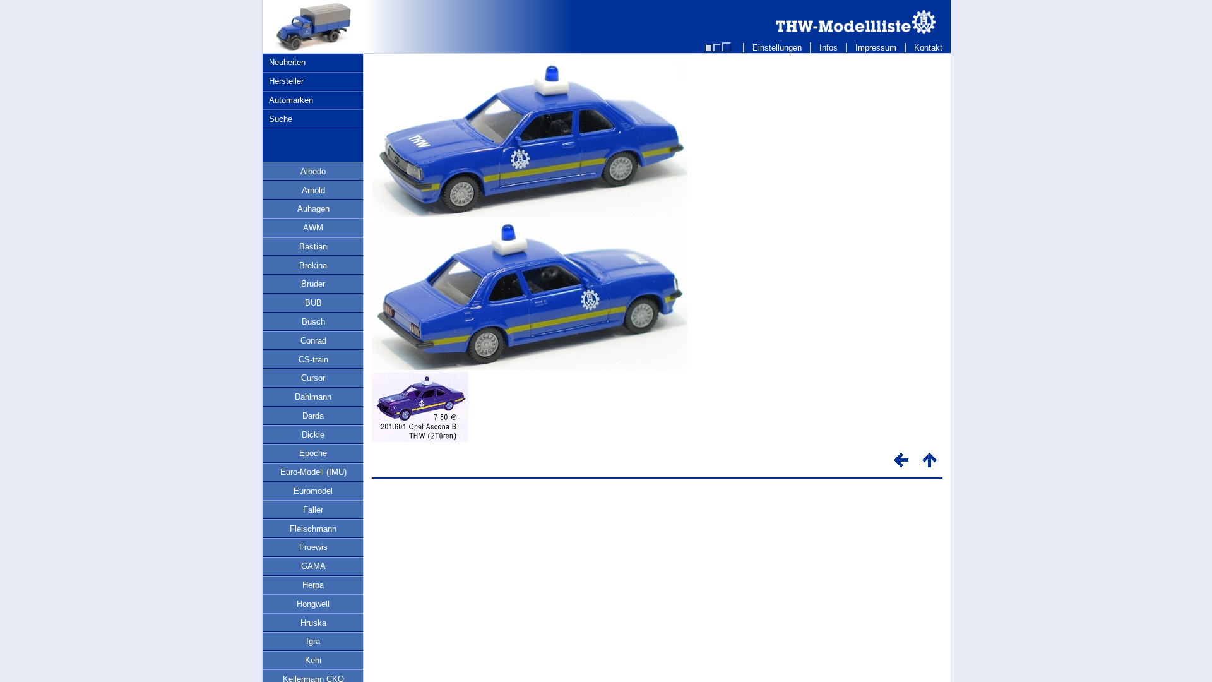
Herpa (313, 585)
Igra (313, 641)
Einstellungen (777, 47)
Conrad (313, 340)
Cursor (313, 378)
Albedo (313, 171)
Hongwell (313, 604)
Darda (313, 416)
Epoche (313, 453)
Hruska (313, 623)
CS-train (313, 359)
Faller (313, 510)
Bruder (313, 284)
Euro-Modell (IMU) (313, 472)
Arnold (313, 190)
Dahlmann (313, 397)
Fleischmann (313, 529)
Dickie (313, 435)
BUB (313, 303)
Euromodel (313, 491)
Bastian (313, 246)
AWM (313, 227)
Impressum (876, 47)
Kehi (313, 660)
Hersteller (286, 81)
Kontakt (928, 47)
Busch (313, 321)
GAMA (313, 566)
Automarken (291, 100)
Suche (280, 119)
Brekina (313, 265)
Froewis (313, 547)
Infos (828, 47)
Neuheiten (287, 62)
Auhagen (313, 208)
